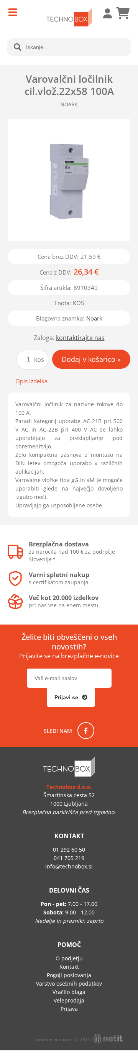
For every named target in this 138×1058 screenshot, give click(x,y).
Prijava (103, 13)
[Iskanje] (17, 47)
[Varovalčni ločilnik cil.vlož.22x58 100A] (69, 180)
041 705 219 (69, 858)
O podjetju (69, 958)
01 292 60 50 (69, 849)
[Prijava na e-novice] (71, 697)
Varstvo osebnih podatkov (69, 983)
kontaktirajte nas (80, 338)
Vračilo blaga (69, 992)
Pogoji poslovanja (69, 975)
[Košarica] (122, 13)
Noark (94, 318)
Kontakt (69, 966)
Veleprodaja (69, 1000)
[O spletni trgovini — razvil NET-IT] (108, 1038)
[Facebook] (85, 730)
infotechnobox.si (69, 866)
